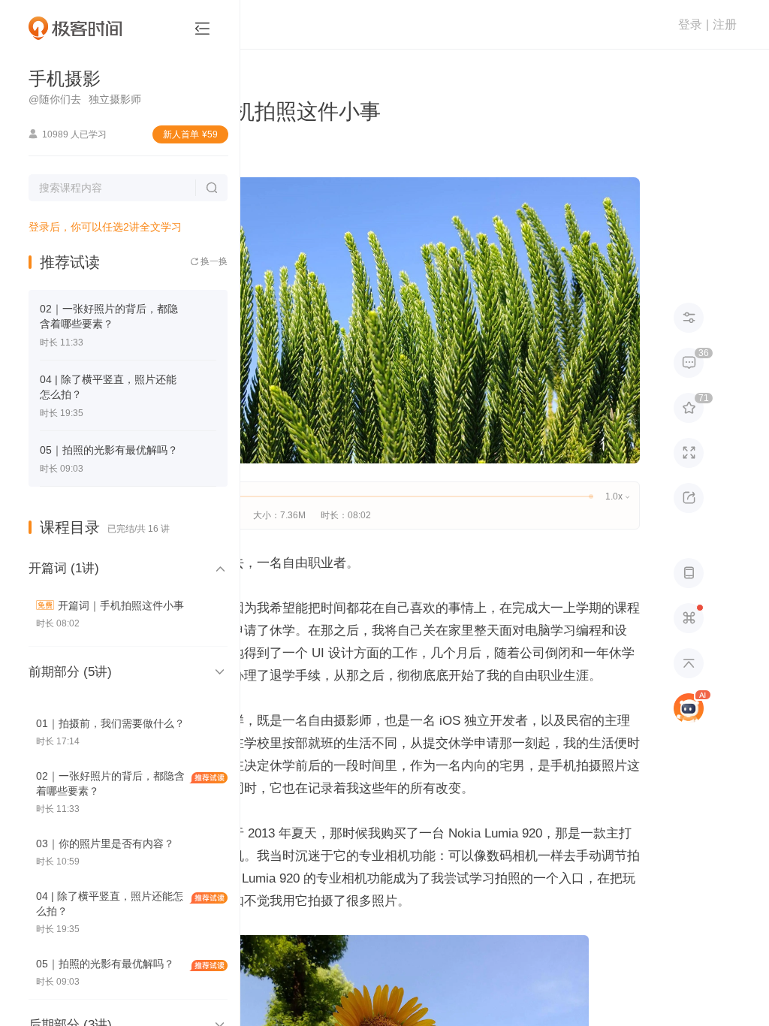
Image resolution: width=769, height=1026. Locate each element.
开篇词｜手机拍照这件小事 (121, 605)
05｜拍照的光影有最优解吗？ (109, 450)
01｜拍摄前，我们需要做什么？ (110, 723)
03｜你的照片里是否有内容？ (105, 843)
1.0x (617, 496)
